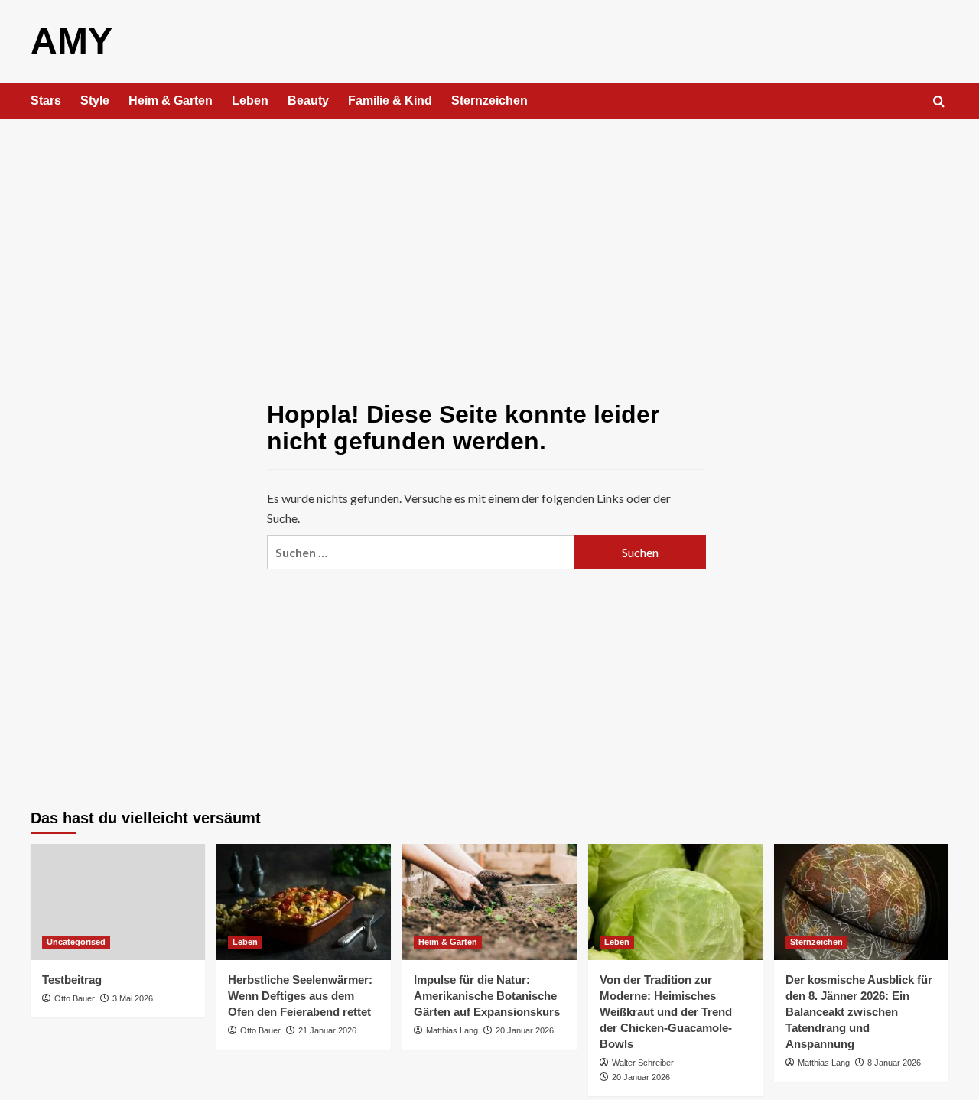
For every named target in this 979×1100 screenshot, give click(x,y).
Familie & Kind (390, 100)
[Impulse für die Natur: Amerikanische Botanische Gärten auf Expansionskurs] (489, 902)
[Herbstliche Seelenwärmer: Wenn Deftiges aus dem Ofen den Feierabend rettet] (303, 902)
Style (94, 100)
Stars (46, 100)
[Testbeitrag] (118, 902)
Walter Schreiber (643, 1062)
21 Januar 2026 (327, 1030)
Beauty (308, 100)
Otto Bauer (74, 998)
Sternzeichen (489, 100)
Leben (250, 100)
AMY (71, 41)
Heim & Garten (170, 100)
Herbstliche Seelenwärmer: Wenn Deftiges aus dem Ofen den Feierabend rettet (300, 995)
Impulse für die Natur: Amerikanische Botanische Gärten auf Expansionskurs (487, 995)
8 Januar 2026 (894, 1062)
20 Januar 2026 (525, 1030)
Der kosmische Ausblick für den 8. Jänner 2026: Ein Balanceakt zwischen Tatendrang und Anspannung (858, 1011)
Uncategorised (76, 941)
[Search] (938, 102)
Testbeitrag (72, 979)
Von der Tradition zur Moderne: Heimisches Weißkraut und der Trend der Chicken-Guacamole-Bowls (666, 1011)
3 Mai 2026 (132, 998)
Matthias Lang (452, 1030)
